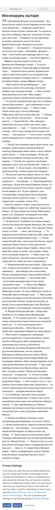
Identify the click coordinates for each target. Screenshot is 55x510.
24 (12, 211)
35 (14, 317)
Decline (17, 505)
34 (6, 311)
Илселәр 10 (15, 9)
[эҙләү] (52, 3)
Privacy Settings (41, 498)
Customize (30, 505)
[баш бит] (4, 3)
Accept (7, 505)
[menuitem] (4, 3)
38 (4, 347)
